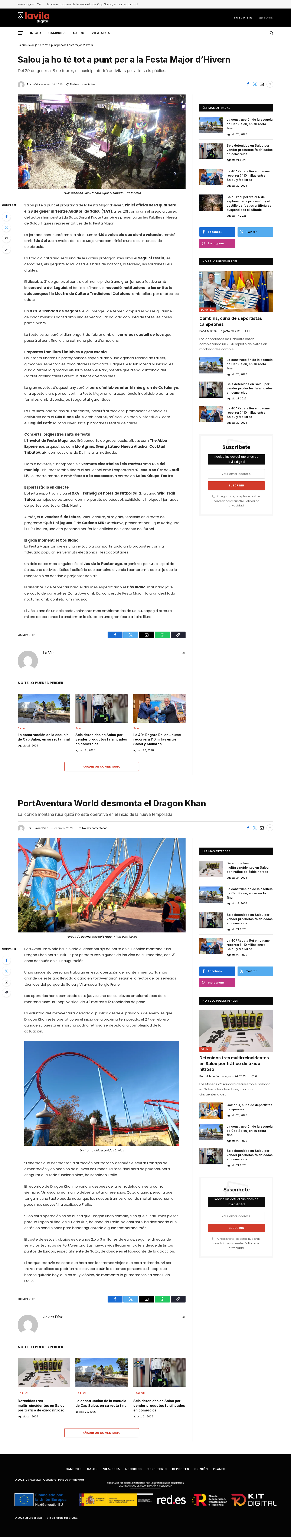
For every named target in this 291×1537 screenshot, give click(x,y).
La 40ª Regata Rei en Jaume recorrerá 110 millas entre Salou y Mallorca (157, 739)
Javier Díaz (41, 828)
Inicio (35, 33)
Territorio (157, 1469)
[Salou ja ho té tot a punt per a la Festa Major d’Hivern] (102, 141)
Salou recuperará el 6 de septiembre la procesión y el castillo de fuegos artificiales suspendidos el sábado (249, 203)
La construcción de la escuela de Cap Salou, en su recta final (92, 4)
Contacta (49, 1480)
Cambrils (57, 33)
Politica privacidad (71, 1480)
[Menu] (20, 33)
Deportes (208, 309)
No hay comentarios (94, 828)
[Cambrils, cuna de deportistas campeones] (236, 291)
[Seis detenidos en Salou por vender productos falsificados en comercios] (101, 708)
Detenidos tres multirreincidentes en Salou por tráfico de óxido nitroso (41, 1405)
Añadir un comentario (102, 766)
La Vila (49, 653)
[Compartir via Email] (261, 84)
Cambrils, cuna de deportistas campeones (230, 321)
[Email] (6, 238)
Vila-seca (101, 33)
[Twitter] (6, 227)
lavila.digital (33, 1480)
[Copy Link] (6, 249)
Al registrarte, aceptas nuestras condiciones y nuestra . (236, 501)
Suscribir (243, 17)
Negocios (133, 1469)
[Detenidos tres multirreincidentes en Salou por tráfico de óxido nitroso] (44, 1372)
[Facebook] (6, 216)
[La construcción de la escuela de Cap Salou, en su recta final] (44, 708)
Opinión (201, 1469)
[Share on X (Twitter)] (255, 84)
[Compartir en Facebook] (248, 84)
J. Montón (212, 1076)
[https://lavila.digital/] (33, 18)
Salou (79, 33)
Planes (219, 1469)
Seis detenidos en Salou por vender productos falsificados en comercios (101, 739)
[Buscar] (271, 33)
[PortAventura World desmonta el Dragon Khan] (102, 885)
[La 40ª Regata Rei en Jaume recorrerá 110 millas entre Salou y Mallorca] (159, 708)
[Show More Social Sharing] (270, 84)
